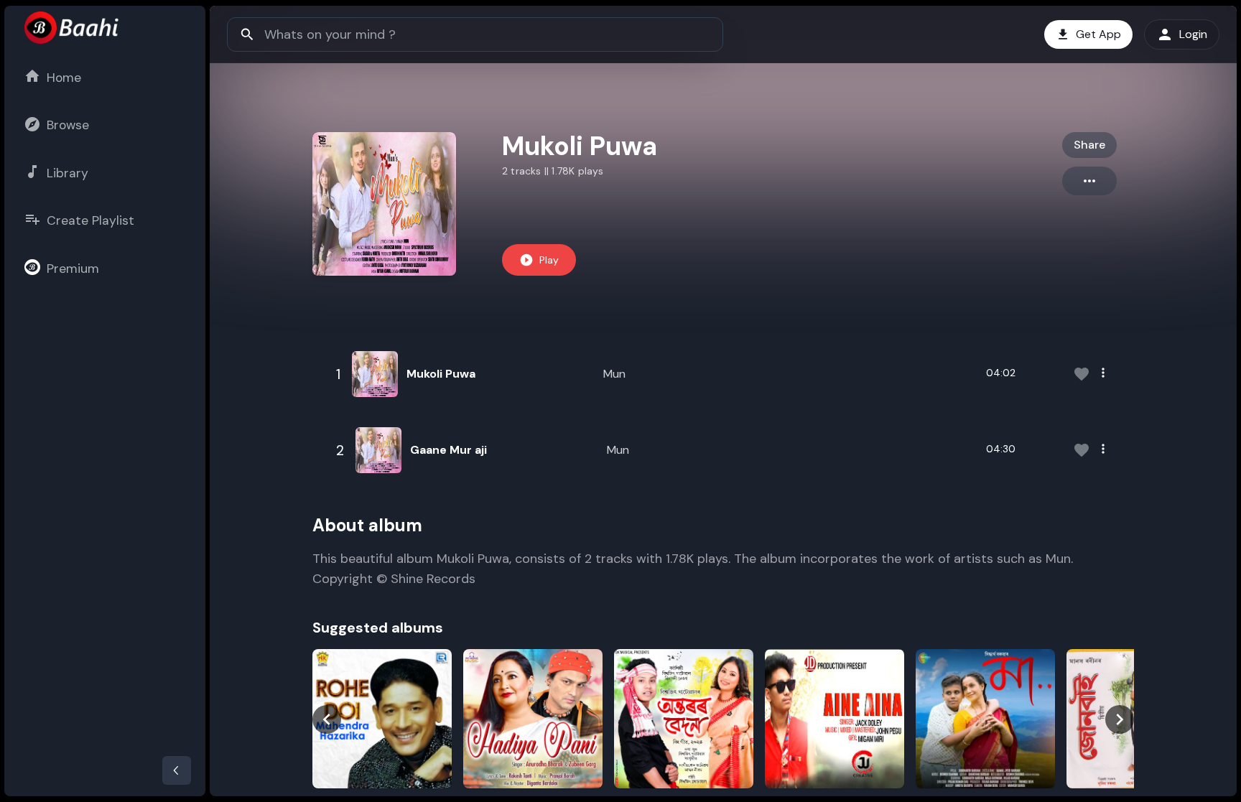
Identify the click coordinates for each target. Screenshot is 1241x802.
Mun (614, 373)
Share (1089, 144)
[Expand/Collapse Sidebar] (176, 770)
